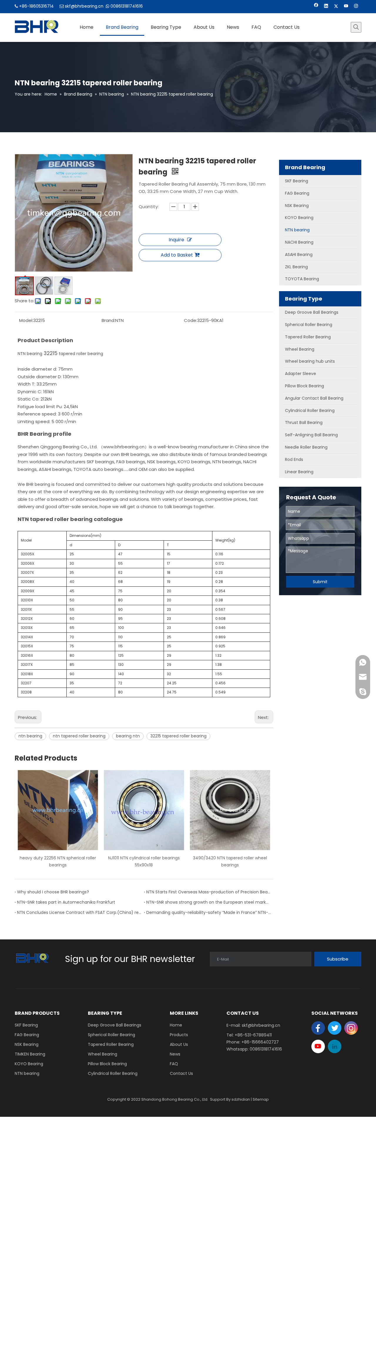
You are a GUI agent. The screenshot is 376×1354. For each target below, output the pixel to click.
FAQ (174, 1064)
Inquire (176, 239)
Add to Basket (177, 255)
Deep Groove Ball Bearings (114, 1025)
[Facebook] (316, 6)
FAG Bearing (27, 1035)
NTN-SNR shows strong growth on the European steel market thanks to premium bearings (208, 902)
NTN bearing (30, 354)
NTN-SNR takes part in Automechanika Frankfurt (66, 902)
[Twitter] (336, 6)
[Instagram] (356, 6)
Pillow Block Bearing (107, 1064)
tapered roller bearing (80, 354)
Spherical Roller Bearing (111, 1035)
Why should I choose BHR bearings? (53, 892)
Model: (26, 320)
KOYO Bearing (29, 1064)
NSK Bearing (26, 1044)
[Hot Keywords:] (356, 27)
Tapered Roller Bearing (111, 1044)
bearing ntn (128, 736)
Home (176, 1025)
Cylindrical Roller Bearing (112, 1073)
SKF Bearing (26, 1025)
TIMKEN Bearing (30, 1054)
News (175, 1054)
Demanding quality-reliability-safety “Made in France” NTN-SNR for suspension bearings (208, 912)
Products (179, 1035)
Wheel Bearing (102, 1054)
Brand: (108, 320)
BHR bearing (38, 484)
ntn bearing (30, 736)
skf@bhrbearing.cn (84, 6)
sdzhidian (240, 1099)
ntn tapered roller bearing (79, 736)
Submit (320, 582)
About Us (179, 1044)
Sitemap (261, 1099)
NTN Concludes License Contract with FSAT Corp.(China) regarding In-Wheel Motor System (79, 912)
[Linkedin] (326, 6)
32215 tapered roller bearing (178, 736)
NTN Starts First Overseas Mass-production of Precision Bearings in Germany (208, 892)
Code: (190, 320)
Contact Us (181, 1073)
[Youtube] (346, 6)
